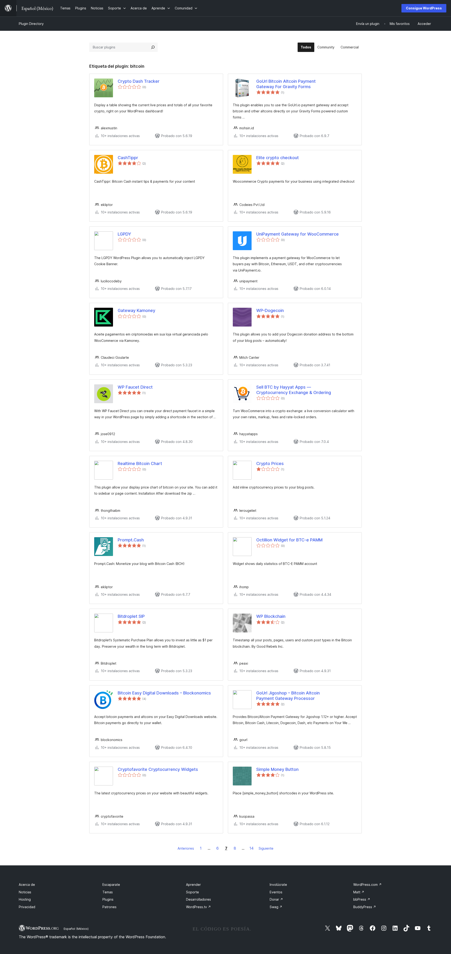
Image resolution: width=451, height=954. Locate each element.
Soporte (192, 892)
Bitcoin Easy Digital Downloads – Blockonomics (164, 692)
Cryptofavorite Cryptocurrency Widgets (158, 769)
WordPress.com (367, 885)
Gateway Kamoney (136, 310)
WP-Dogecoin (270, 310)
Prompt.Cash (131, 539)
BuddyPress (364, 907)
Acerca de (27, 885)
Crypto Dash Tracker (138, 81)
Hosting (25, 899)
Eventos (276, 892)
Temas (107, 892)
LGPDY (124, 234)
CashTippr (128, 157)
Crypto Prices (270, 463)
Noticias (25, 892)
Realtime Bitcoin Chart (140, 463)
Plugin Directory (31, 24)
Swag (276, 907)
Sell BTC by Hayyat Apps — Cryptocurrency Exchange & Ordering (293, 390)
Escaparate (111, 885)
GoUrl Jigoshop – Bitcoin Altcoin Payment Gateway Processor (288, 695)
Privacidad (27, 907)
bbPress (361, 899)
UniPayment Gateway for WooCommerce (297, 234)
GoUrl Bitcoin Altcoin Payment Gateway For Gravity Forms (286, 84)
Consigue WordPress (424, 8)
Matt (358, 892)
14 (251, 848)
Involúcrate (278, 885)
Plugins (107, 899)
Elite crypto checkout (277, 157)
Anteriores (186, 848)
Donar (276, 899)
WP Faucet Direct (135, 387)
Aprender (193, 885)
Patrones (109, 907)
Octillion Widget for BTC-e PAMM (289, 539)
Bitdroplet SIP (131, 616)
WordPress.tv (198, 907)
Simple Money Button (277, 769)
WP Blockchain (270, 616)
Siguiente (266, 848)
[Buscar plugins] (153, 47)
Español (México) (76, 928)
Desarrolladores (198, 899)
